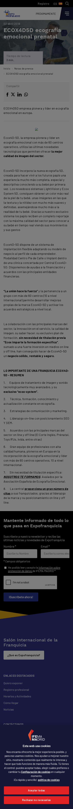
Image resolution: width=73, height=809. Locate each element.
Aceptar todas (36, 790)
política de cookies (49, 779)
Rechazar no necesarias (36, 800)
